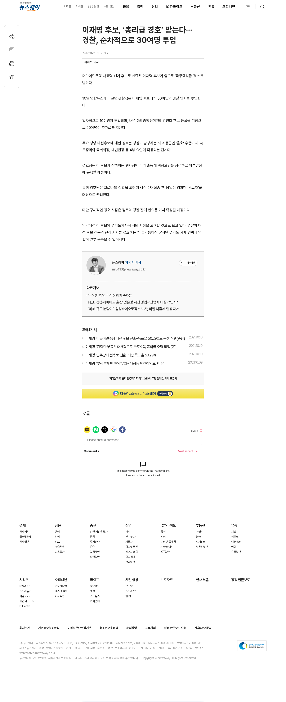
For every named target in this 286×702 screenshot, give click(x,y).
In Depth (24, 606)
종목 (92, 536)
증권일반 (94, 557)
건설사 (199, 531)
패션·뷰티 (236, 541)
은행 (57, 531)
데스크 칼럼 (61, 591)
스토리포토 (131, 591)
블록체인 (94, 551)
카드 (57, 541)
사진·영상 (108, 6)
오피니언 (228, 7)
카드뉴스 (94, 596)
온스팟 (129, 586)
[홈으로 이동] (29, 6)
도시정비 (200, 541)
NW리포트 (25, 586)
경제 (22, 525)
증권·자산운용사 (98, 531)
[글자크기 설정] (11, 77)
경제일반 (24, 541)
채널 (233, 531)
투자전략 (94, 541)
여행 (233, 546)
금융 (126, 7)
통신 (163, 531)
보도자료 (167, 580)
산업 (155, 7)
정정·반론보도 (240, 580)
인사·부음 (202, 580)
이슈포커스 (25, 596)
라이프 (80, 6)
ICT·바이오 (174, 7)
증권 (140, 7)
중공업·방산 (131, 546)
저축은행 (59, 546)
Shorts (94, 586)
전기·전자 (130, 536)
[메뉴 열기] (247, 7)
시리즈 (67, 6)
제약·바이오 (167, 546)
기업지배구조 (26, 601)
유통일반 (236, 551)
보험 (57, 536)
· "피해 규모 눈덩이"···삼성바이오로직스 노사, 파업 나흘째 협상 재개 (132, 309)
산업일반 (130, 562)
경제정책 (24, 531)
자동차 (129, 541)
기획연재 (94, 601)
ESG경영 (93, 6)
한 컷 (128, 596)
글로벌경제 (25, 536)
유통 (211, 7)
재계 (127, 531)
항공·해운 (130, 557)
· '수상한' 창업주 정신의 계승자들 (109, 295)
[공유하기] (11, 36)
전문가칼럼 (61, 586)
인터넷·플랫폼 (168, 541)
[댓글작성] (11, 50)
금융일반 (59, 551)
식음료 (234, 536)
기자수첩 (59, 596)
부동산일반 (202, 546)
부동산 (195, 7)
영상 (92, 591)
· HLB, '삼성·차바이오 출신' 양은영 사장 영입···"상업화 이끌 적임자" (132, 302)
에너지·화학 (131, 551)
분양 (198, 536)
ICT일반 (165, 551)
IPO (92, 546)
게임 (163, 536)
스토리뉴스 (25, 591)
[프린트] (11, 63)
